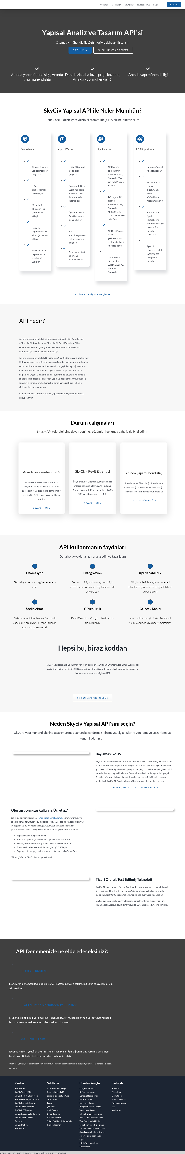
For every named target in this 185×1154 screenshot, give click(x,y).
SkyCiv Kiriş (20, 1088)
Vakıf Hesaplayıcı (87, 1110)
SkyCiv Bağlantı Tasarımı (26, 1103)
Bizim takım (117, 1096)
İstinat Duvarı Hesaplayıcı (91, 1117)
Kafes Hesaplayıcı (87, 1092)
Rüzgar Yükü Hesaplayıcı (90, 1106)
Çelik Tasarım (53, 1110)
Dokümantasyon (119, 1103)
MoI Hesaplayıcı (86, 1103)
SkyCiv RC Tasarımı (23, 1110)
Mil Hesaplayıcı (86, 1099)
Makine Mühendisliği (56, 1088)
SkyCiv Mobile (21, 1125)
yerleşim (51, 1106)
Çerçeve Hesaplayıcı (88, 1096)
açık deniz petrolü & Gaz (58, 1096)
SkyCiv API (20, 1128)
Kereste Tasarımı (54, 1117)
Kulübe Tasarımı (54, 1125)
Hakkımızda (117, 1088)
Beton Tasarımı (53, 1114)
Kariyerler (116, 1110)
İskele (49, 1103)
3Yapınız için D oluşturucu (51, 818)
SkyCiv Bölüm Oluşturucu (26, 1096)
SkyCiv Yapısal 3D (23, 1092)
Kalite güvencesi (119, 1099)
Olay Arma (52, 1099)
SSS (113, 1106)
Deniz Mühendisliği (55, 1092)
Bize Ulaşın (116, 1092)
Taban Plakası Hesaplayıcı (90, 1114)
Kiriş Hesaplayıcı (87, 1088)
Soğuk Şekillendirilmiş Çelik (59, 1121)
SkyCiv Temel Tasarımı (25, 1106)
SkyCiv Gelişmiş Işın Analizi (27, 1099)
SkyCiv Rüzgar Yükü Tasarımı (27, 1114)
